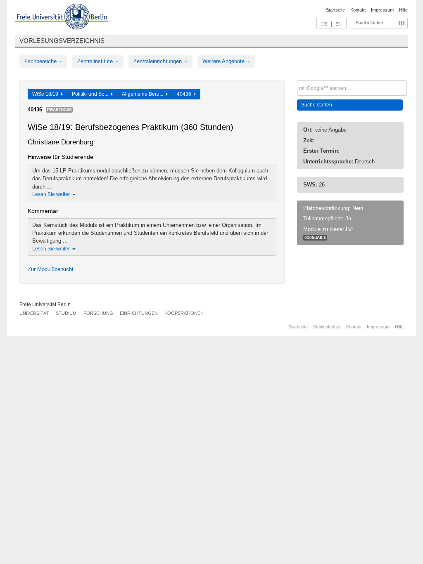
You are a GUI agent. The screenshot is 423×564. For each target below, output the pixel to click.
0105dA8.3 (315, 237)
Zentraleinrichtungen (158, 61)
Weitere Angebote (224, 61)
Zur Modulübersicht (51, 269)
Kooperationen (184, 313)
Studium (66, 313)
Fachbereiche (41, 61)
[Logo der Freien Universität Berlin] (61, 18)
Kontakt (358, 9)
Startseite (335, 9)
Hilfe (403, 9)
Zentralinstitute (95, 61)
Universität (34, 313)
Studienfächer (369, 22)
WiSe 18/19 (46, 94)
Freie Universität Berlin (45, 304)
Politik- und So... (91, 94)
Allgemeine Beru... (144, 94)
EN (338, 23)
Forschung (98, 313)
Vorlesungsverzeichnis (62, 40)
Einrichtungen (139, 313)
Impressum (382, 9)
